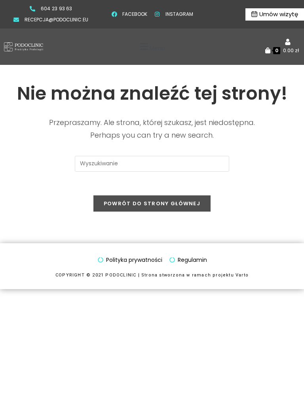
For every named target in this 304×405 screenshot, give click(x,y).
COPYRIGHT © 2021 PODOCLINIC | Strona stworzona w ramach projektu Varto (152, 275)
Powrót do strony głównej (152, 203)
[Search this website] (152, 163)
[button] (151, 47)
